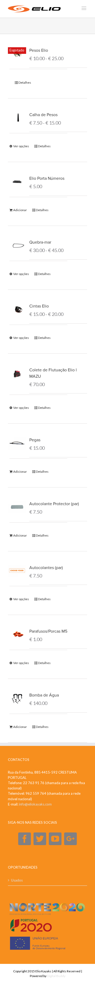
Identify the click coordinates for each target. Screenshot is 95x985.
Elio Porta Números (46, 178)
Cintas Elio (39, 306)
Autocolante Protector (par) (54, 503)
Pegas (34, 440)
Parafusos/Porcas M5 (48, 631)
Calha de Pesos (43, 114)
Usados (17, 880)
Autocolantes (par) (46, 567)
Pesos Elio (38, 50)
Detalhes (24, 82)
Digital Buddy (56, 976)
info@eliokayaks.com (35, 804)
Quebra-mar (40, 242)
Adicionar (20, 210)
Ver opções (21, 146)
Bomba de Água (44, 695)
